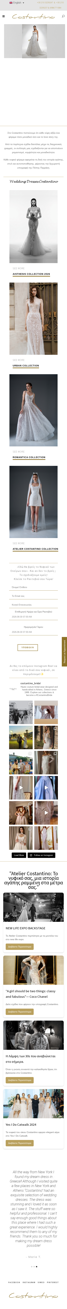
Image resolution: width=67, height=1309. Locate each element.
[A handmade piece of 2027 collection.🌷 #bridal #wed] (21, 838)
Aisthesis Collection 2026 (31, 274)
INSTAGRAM (29, 1282)
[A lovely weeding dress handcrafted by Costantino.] (21, 712)
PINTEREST (53, 1282)
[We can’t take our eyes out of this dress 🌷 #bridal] (46, 762)
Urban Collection (26, 365)
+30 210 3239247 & (46, 2)
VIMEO (41, 1282)
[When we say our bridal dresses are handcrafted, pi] (46, 712)
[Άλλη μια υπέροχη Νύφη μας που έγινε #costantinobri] (46, 737)
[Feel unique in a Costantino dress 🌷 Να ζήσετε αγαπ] (21, 737)
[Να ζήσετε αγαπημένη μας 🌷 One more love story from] (21, 762)
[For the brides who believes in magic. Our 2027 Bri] (21, 813)
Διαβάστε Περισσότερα (19, 946)
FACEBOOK (14, 1282)
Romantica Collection (29, 457)
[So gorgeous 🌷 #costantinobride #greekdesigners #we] (21, 788)
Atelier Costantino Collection (35, 549)
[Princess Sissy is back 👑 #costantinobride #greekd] (46, 788)
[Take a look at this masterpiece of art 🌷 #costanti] (46, 813)
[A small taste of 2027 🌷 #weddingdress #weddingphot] (46, 838)
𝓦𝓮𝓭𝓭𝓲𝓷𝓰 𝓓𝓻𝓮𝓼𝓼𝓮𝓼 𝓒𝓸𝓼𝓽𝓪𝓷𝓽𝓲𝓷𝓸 (34, 181)
